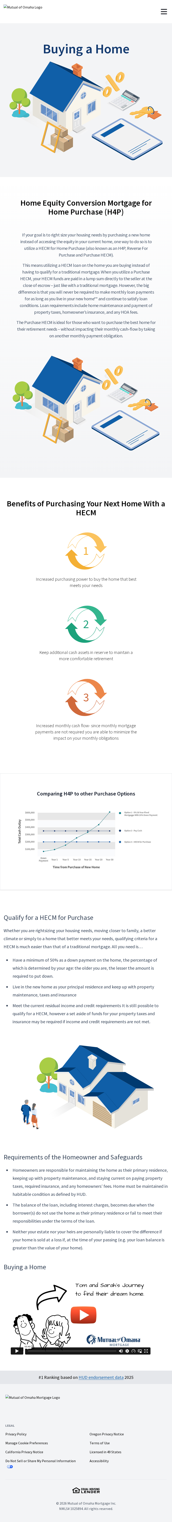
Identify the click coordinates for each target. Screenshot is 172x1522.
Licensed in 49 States (105, 1452)
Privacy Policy (15, 1434)
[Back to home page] (42, 11)
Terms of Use (100, 1443)
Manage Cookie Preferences (26, 1443)
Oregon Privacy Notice (107, 1434)
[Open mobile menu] (163, 11)
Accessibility (99, 1461)
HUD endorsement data (101, 1377)
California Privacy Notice (24, 1452)
